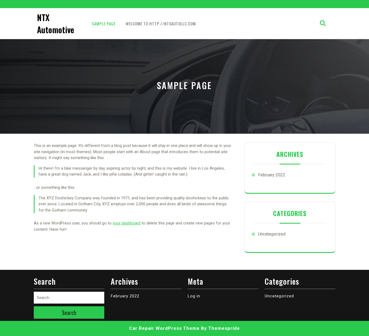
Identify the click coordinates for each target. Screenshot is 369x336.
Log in (194, 296)
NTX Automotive (55, 23)
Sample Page (104, 23)
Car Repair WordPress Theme (164, 328)
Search (69, 312)
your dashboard (126, 223)
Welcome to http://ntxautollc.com (161, 23)
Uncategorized (272, 234)
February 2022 (271, 174)
